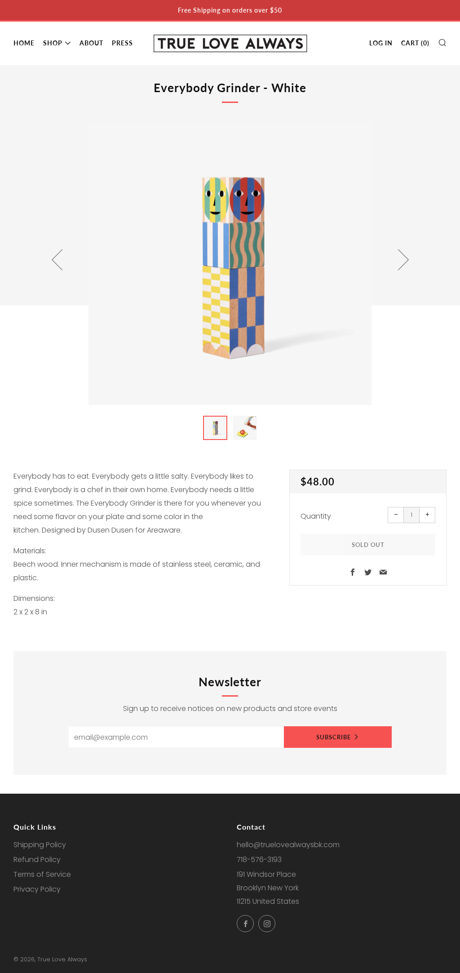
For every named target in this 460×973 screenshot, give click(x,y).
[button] (215, 428)
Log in (381, 43)
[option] (230, 263)
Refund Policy (37, 859)
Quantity (316, 516)
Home (24, 43)
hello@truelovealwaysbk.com (288, 845)
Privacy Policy (37, 889)
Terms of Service (42, 874)
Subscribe (333, 737)
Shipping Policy (39, 845)
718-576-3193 (259, 859)
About (91, 43)
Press (122, 43)
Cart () (415, 43)
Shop (52, 43)
